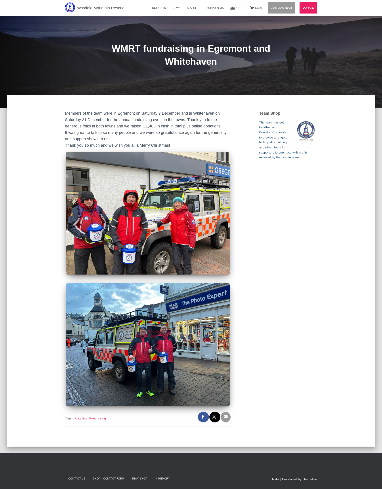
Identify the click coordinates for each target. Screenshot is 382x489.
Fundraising (97, 418)
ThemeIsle (309, 479)
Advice (192, 7)
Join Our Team (281, 7)
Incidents (158, 7)
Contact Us (76, 478)
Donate (308, 7)
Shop (239, 7)
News (176, 7)
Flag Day (80, 418)
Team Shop (139, 478)
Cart (258, 7)
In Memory (162, 478)
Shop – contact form (108, 478)
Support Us (215, 7)
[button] (199, 7)
